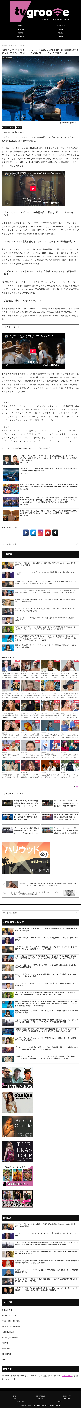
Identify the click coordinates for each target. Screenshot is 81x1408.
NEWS (19, 127)
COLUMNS (20, 1402)
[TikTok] (55, 532)
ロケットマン (21, 132)
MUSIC (14, 1399)
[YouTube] (48, 532)
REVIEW (67, 1399)
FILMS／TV (67, 1396)
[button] (77, 544)
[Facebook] (26, 532)
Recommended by (71, 780)
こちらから (67, 1376)
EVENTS (40, 1399)
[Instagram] (40, 532)
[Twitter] (33, 532)
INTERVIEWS (40, 1396)
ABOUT (60, 1402)
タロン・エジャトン (9, 132)
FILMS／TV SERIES (9, 127)
